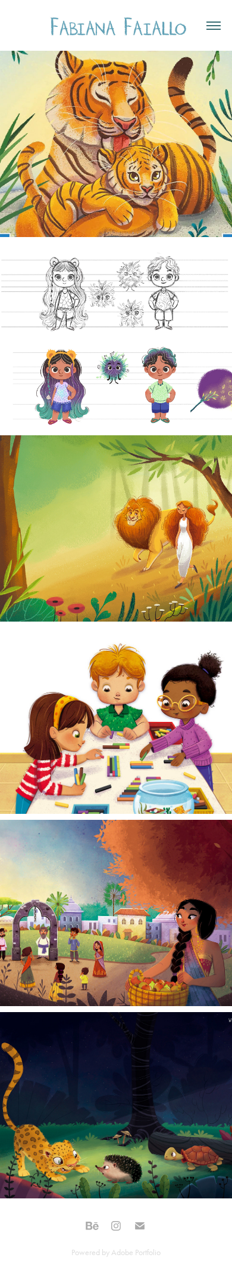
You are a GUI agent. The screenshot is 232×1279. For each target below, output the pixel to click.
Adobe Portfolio (136, 1252)
